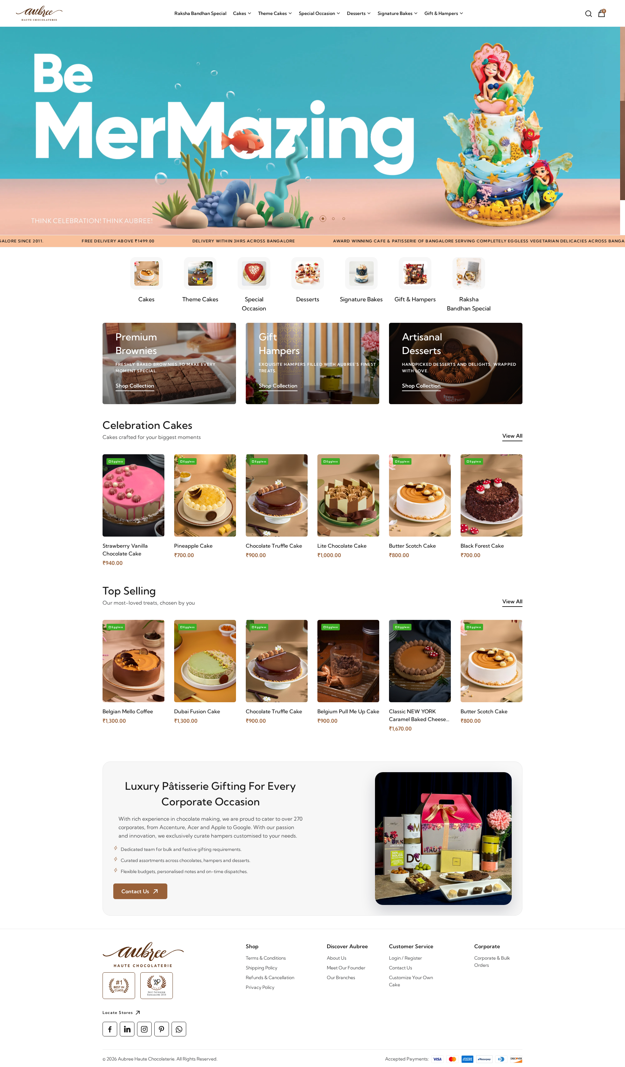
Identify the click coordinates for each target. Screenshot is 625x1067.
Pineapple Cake (193, 545)
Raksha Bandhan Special (200, 13)
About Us (336, 958)
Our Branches (341, 977)
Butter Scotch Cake (412, 545)
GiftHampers (279, 344)
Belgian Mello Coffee (128, 711)
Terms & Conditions (266, 958)
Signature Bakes (395, 13)
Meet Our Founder (346, 968)
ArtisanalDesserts (422, 344)
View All (512, 435)
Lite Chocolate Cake (342, 545)
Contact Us (400, 968)
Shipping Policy (261, 968)
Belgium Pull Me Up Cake (348, 711)
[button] (281, 218)
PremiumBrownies (136, 344)
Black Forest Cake (482, 545)
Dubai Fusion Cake (197, 711)
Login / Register (405, 958)
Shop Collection (135, 385)
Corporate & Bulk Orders (492, 961)
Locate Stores (118, 1012)
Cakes (239, 13)
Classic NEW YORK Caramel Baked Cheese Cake (417, 715)
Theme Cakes (272, 13)
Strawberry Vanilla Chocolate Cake (125, 549)
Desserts (356, 13)
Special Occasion (317, 13)
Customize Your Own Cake (411, 981)
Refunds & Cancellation (270, 977)
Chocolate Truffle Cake (274, 545)
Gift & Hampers (441, 13)
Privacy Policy (260, 987)
